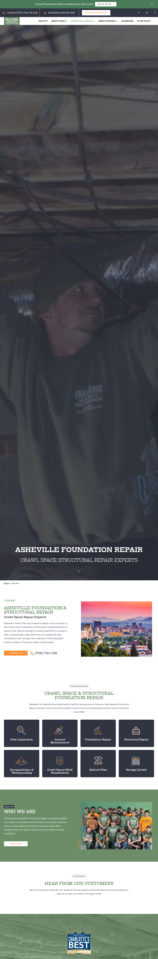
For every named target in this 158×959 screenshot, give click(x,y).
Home (6, 583)
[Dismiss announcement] (152, 4)
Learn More (104, 4)
